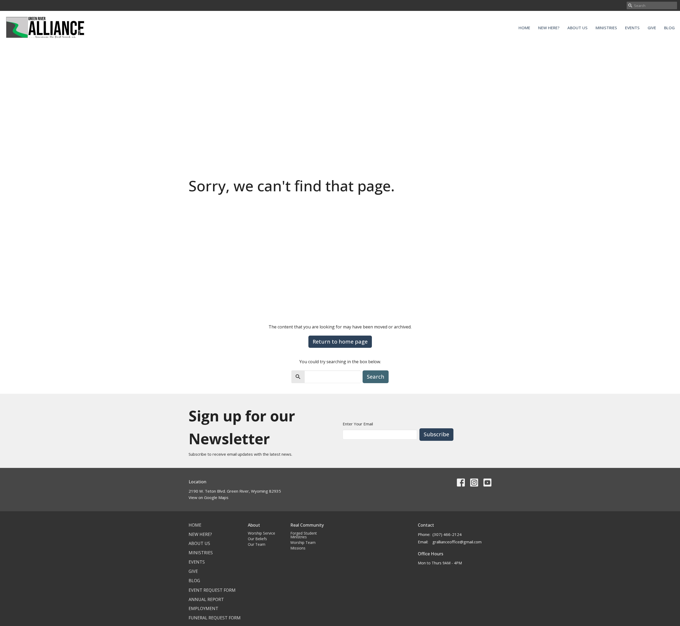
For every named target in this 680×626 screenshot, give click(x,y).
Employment (203, 608)
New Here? (548, 27)
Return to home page (340, 341)
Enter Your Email (358, 423)
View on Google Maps (208, 497)
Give (652, 27)
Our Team (256, 544)
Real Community (307, 525)
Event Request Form (212, 590)
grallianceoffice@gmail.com (457, 541)
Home (524, 27)
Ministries (606, 27)
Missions (297, 548)
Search (375, 376)
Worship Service (261, 533)
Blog (669, 27)
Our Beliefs (257, 538)
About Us (577, 27)
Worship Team (303, 542)
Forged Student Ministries (303, 535)
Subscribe (436, 434)
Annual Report (206, 599)
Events (632, 27)
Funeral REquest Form (215, 618)
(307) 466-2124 (447, 534)
